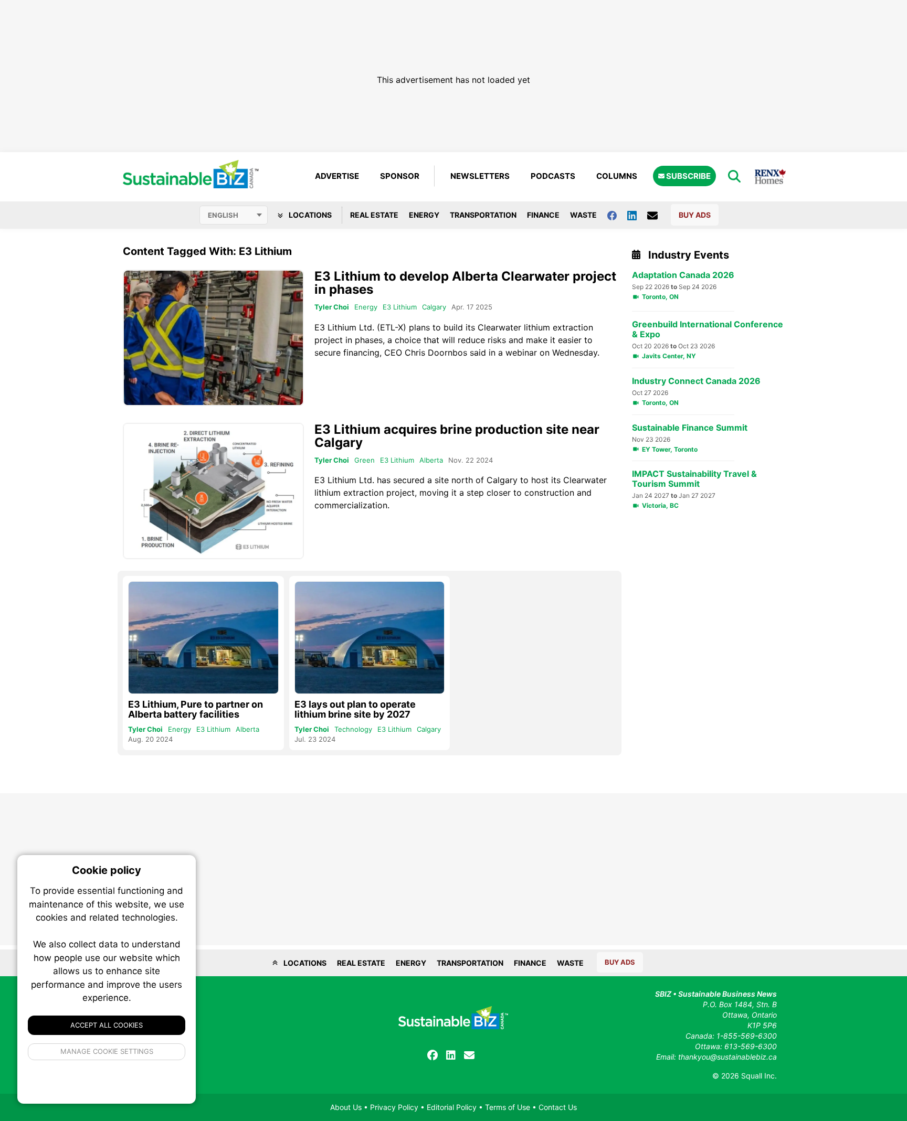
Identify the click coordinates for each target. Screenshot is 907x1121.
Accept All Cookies (106, 1025)
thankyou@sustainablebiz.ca (727, 1056)
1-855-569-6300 (746, 1035)
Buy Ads (695, 214)
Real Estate (374, 214)
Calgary (434, 307)
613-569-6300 (750, 1046)
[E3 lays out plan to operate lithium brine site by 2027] (369, 638)
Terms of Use (507, 1107)
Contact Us (558, 1107)
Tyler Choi (331, 307)
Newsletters (480, 176)
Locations (309, 214)
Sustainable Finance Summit (689, 428)
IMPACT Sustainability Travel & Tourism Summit (694, 479)
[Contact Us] (657, 215)
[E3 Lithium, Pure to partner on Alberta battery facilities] (203, 637)
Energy (424, 214)
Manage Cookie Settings (106, 1051)
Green (364, 460)
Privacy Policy (394, 1107)
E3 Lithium (400, 307)
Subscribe (688, 176)
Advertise (337, 176)
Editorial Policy (452, 1107)
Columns (616, 176)
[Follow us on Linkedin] (637, 214)
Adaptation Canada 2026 (683, 275)
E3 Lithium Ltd (343, 327)
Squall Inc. (759, 1075)
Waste (583, 214)
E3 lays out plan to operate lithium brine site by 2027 (355, 709)
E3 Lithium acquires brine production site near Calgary (456, 436)
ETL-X (391, 327)
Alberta (431, 460)
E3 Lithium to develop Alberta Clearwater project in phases (465, 283)
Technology (353, 729)
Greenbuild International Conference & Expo (707, 329)
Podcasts (553, 176)
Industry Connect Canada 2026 (696, 381)
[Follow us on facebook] (617, 214)
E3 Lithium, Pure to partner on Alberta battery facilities (195, 709)
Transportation (483, 214)
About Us (346, 1107)
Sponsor (399, 176)
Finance (543, 214)
